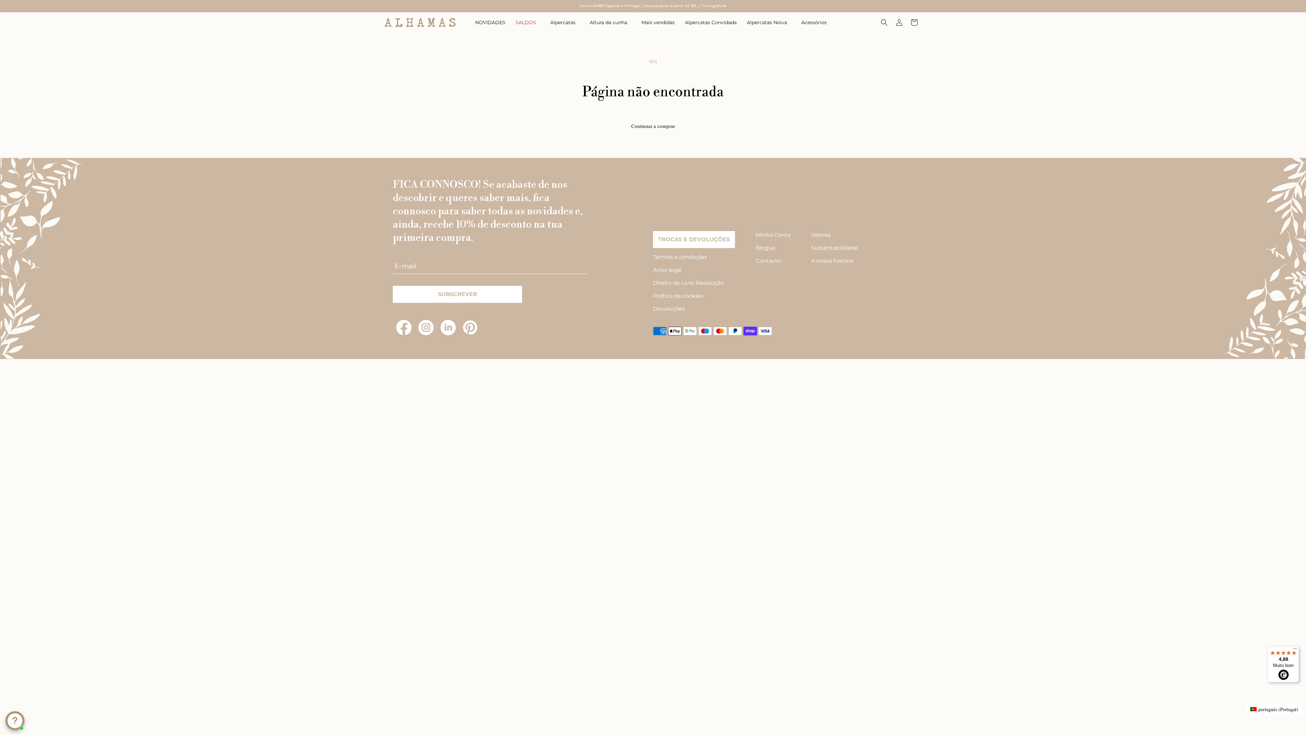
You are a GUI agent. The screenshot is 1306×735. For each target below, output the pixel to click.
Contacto (768, 261)
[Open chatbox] (14, 720)
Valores (821, 235)
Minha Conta (773, 235)
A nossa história (832, 261)
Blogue (765, 248)
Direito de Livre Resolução (688, 283)
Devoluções (669, 309)
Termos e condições (680, 257)
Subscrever (457, 294)
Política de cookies (678, 296)
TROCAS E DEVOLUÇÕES (694, 239)
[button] (527, 22)
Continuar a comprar (653, 125)
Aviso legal (667, 270)
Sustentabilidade (834, 248)
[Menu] (1295, 650)
